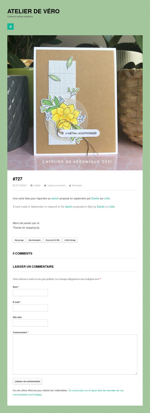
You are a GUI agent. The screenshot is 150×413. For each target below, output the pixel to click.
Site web (17, 317)
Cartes (37, 185)
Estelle (95, 198)
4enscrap (19, 240)
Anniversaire (35, 240)
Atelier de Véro (33, 11)
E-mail (17, 302)
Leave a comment (56, 185)
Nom (16, 286)
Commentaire (21, 332)
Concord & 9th (53, 240)
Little (107, 198)
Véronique (77, 185)
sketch (55, 198)
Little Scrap (70, 240)
